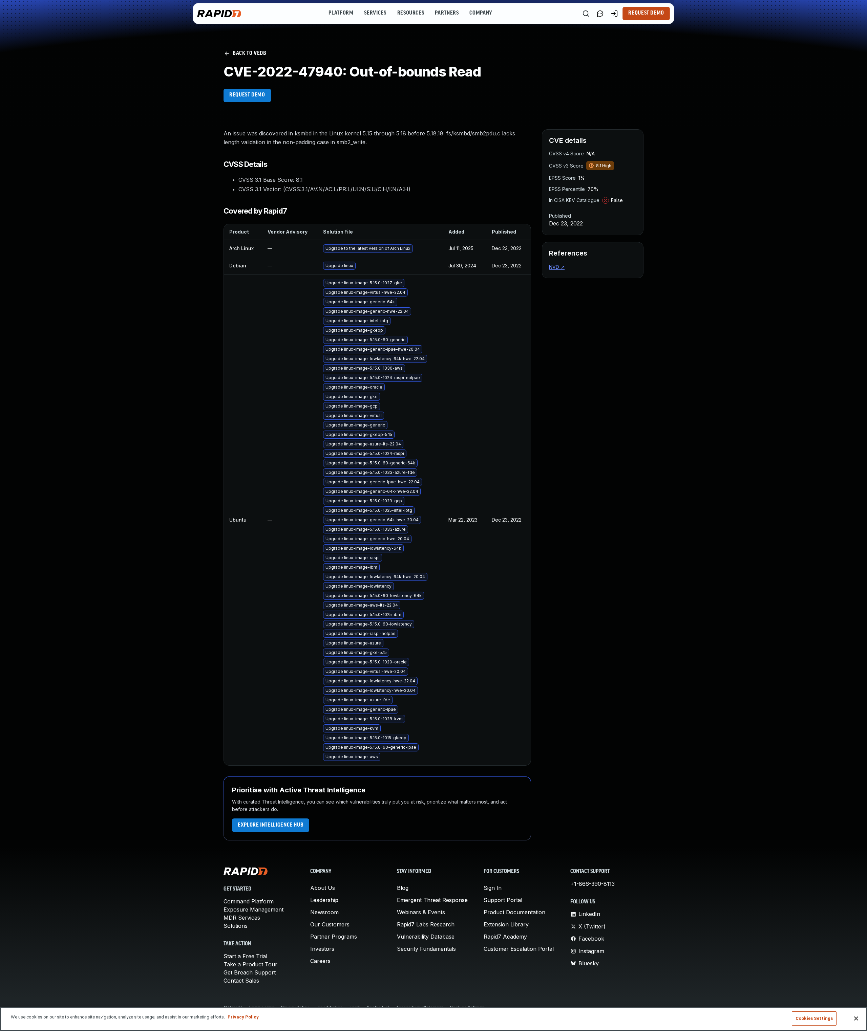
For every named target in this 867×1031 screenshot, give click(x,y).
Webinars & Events (421, 912)
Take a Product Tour (250, 964)
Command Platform (249, 901)
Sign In (493, 887)
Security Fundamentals (426, 948)
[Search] (586, 13)
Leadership (324, 900)
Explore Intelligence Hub (270, 825)
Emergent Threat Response (432, 900)
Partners (447, 13)
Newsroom (324, 912)
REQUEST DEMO (247, 95)
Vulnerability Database (425, 936)
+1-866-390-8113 (592, 883)
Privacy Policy (243, 1016)
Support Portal (503, 900)
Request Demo (646, 13)
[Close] (856, 1018)
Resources (410, 13)
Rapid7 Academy (505, 936)
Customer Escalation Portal (519, 948)
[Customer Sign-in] (614, 13)
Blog (402, 887)
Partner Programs (333, 936)
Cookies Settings (814, 1018)
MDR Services (242, 917)
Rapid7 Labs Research (425, 924)
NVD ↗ (557, 267)
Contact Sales (241, 980)
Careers (320, 961)
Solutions (236, 925)
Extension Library (506, 924)
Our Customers (330, 924)
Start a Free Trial (245, 956)
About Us (322, 887)
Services (375, 13)
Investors (322, 948)
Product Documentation (514, 912)
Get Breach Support (250, 972)
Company (480, 13)
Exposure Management (253, 909)
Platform (341, 13)
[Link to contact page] (600, 13)
